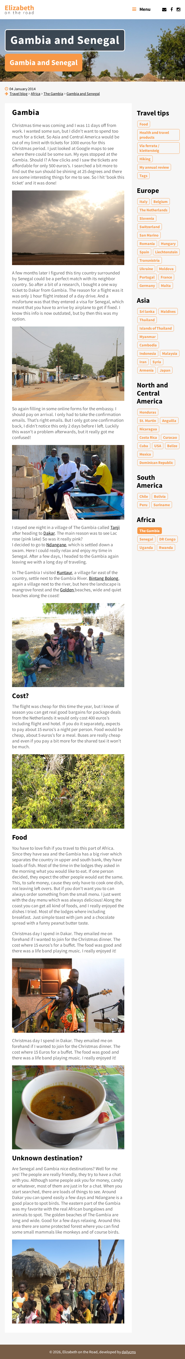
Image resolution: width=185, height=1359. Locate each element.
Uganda (146, 547)
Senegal (146, 539)
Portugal (147, 277)
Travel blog (18, 93)
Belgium (160, 201)
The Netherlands (153, 210)
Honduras (147, 412)
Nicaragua (148, 429)
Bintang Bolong (103, 578)
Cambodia (148, 345)
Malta (166, 285)
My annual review (154, 167)
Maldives (168, 311)
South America (149, 481)
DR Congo (167, 539)
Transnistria (149, 260)
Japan (165, 370)
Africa (146, 520)
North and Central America (152, 393)
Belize (172, 445)
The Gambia (149, 530)
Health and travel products (154, 135)
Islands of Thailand (155, 328)
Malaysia (169, 353)
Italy (143, 201)
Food (143, 124)
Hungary (168, 243)
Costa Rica (148, 437)
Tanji (115, 527)
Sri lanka (147, 311)
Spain (144, 251)
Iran (142, 361)
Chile (143, 496)
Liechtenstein (166, 251)
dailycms (129, 1351)
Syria (156, 361)
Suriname (161, 504)
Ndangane (56, 544)
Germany (147, 285)
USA (157, 445)
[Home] (19, 9)
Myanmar (147, 336)
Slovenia (146, 218)
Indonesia (147, 353)
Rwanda (166, 547)
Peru (143, 504)
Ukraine (146, 268)
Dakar (49, 533)
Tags (143, 175)
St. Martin (147, 420)
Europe (148, 191)
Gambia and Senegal (83, 93)
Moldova (166, 268)
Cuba (143, 445)
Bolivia (160, 496)
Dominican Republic (156, 462)
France (166, 277)
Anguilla (169, 420)
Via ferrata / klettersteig (149, 148)
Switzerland (149, 226)
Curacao (170, 437)
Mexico (145, 454)
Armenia (146, 370)
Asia (143, 300)
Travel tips (153, 113)
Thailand (147, 319)
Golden (67, 590)
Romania (147, 243)
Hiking (145, 158)
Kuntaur (64, 572)
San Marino (149, 235)
